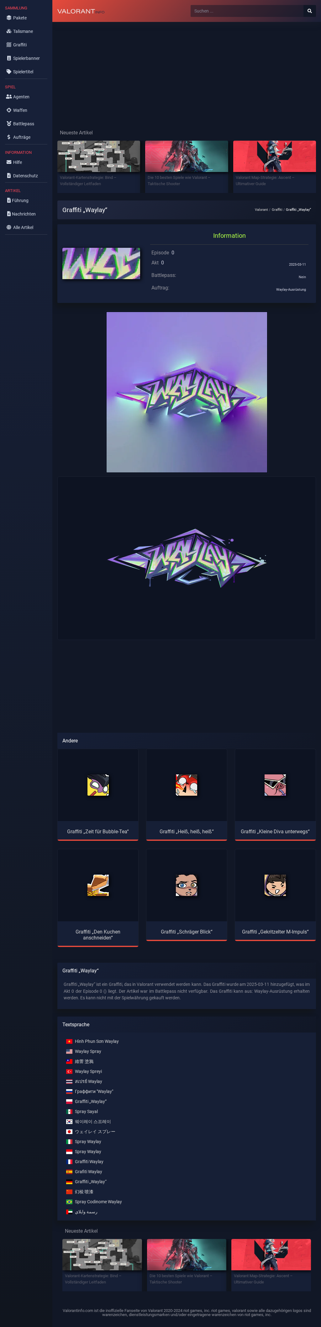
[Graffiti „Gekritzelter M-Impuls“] (275, 885)
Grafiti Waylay (88, 1171)
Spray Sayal (86, 1111)
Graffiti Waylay (89, 1161)
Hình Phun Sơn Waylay (97, 1041)
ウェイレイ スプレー (95, 1131)
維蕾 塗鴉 (84, 1061)
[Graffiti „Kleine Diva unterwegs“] (275, 785)
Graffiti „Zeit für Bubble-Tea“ (98, 832)
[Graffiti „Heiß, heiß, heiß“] (186, 785)
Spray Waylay (88, 1141)
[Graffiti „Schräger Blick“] (186, 885)
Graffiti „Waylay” (91, 1101)
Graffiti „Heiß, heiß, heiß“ (187, 832)
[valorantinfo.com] (80, 11)
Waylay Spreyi (88, 1071)
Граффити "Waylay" (94, 1091)
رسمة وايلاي (86, 1212)
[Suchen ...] (309, 11)
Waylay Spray (88, 1051)
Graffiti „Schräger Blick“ (187, 932)
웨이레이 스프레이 (93, 1121)
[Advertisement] (186, 71)
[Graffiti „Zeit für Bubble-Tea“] (98, 785)
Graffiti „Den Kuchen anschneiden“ (98, 935)
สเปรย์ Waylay (88, 1081)
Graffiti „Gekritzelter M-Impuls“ (275, 932)
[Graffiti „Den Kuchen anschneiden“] (98, 885)
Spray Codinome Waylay (98, 1202)
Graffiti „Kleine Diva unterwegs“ (275, 832)
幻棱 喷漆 (84, 1191)
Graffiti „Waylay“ (91, 1181)
